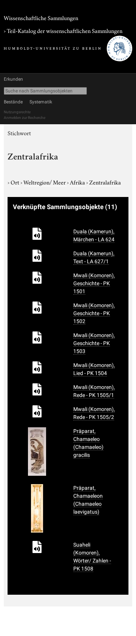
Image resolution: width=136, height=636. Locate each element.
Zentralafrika (105, 182)
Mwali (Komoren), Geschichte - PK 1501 (94, 283)
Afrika (78, 182)
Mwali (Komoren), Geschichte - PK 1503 (94, 343)
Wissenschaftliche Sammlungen (41, 17)
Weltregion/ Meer (45, 182)
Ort (15, 182)
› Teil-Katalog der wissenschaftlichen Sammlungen (63, 30)
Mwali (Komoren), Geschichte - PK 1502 (94, 313)
